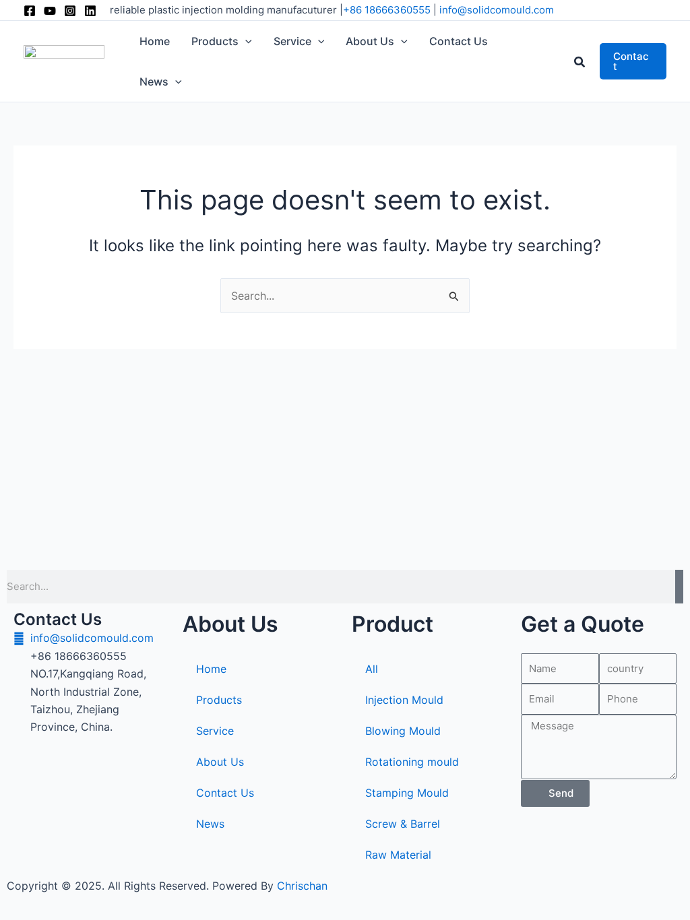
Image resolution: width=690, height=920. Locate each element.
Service (215, 730)
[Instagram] (70, 11)
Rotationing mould (412, 761)
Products (219, 700)
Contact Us (225, 792)
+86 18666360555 (387, 9)
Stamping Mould (407, 792)
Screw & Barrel (402, 823)
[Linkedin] (90, 11)
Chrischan (302, 885)
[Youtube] (50, 11)
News (210, 823)
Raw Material (398, 854)
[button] (245, 41)
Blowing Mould (403, 730)
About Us (220, 761)
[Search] (679, 586)
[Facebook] (30, 11)
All (371, 669)
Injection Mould (404, 700)
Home (211, 669)
